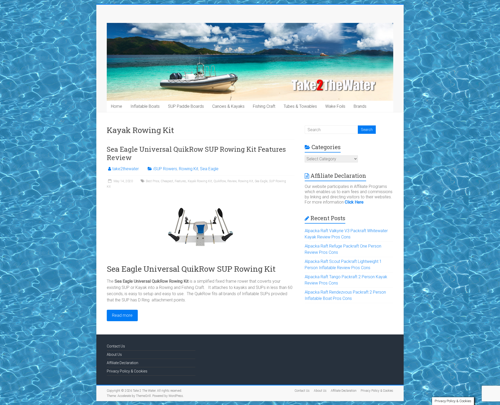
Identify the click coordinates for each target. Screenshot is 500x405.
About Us (114, 354)
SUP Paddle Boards (186, 106)
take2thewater (125, 168)
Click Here (354, 202)
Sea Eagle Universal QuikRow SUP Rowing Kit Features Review (196, 153)
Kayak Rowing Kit (200, 181)
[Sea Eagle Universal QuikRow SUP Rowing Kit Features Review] (200, 196)
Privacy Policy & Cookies (127, 371)
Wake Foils (335, 106)
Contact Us (116, 346)
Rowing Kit (188, 168)
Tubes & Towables (300, 106)
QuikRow (220, 181)
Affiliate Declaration (122, 363)
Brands (360, 106)
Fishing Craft (264, 106)
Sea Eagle (209, 168)
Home (116, 106)
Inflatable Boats (145, 106)
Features (180, 181)
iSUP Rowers (165, 168)
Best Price (152, 181)
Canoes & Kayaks (228, 106)
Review (231, 181)
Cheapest (167, 181)
